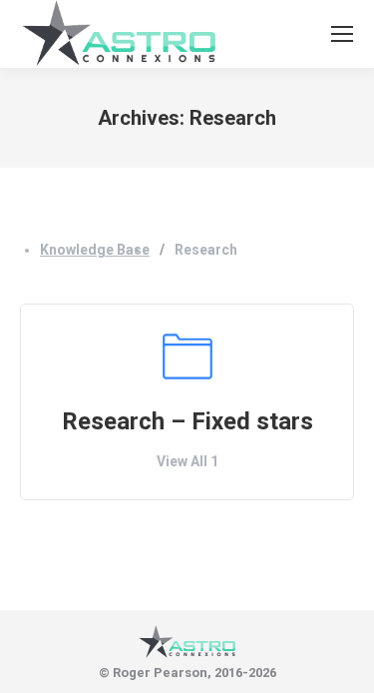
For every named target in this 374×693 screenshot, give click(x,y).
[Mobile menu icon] (342, 34)
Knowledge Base (95, 250)
